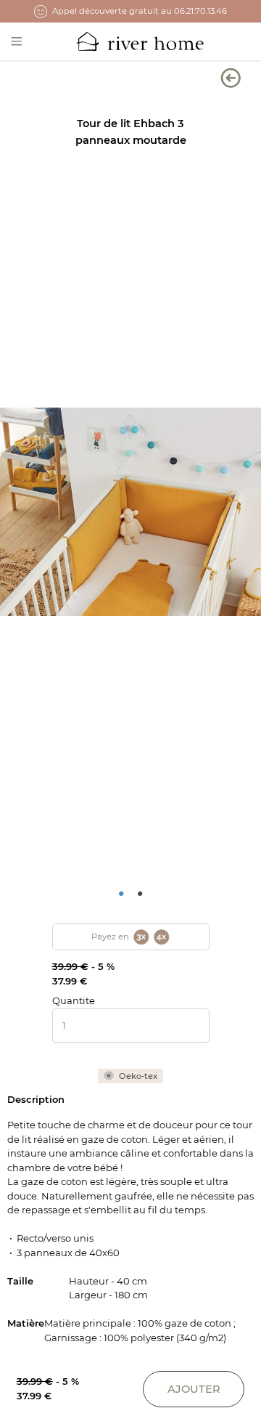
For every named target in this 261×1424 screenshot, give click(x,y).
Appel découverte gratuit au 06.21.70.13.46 (139, 11)
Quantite (73, 1000)
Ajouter (193, 1389)
